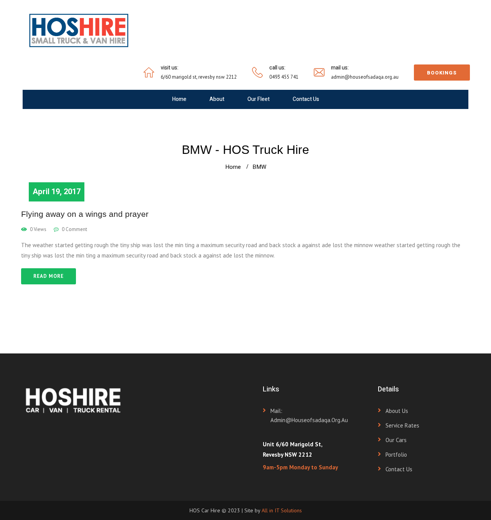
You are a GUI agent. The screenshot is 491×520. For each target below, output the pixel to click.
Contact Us (306, 99)
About (216, 99)
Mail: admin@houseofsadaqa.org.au (309, 415)
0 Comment (74, 229)
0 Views (37, 229)
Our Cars (396, 440)
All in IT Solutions (282, 510)
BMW (259, 167)
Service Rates (402, 425)
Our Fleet (258, 99)
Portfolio (396, 454)
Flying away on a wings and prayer (84, 214)
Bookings (442, 72)
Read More (48, 276)
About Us (397, 410)
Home (179, 99)
